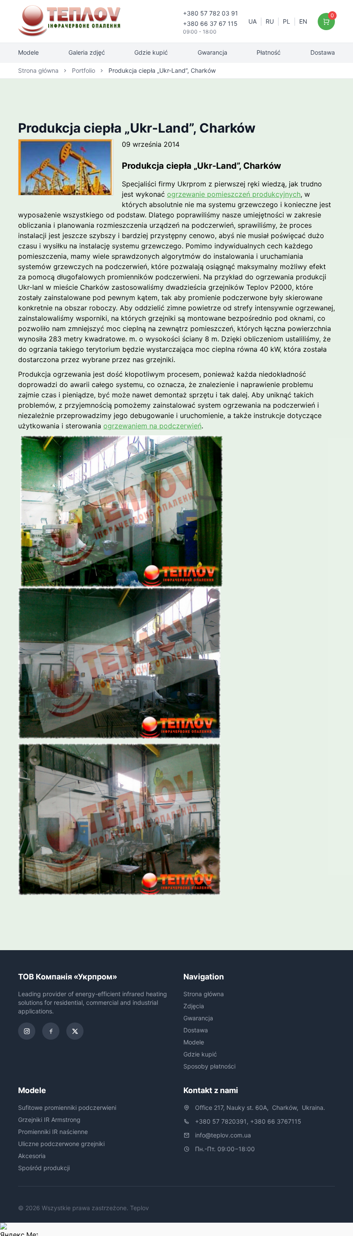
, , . (260, 1107)
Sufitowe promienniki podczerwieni (67, 1107)
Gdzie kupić (151, 52)
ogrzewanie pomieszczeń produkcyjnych (233, 194)
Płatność (269, 52)
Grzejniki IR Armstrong (49, 1119)
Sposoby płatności (209, 1066)
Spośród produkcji (44, 1167)
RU (270, 21)
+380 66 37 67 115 (210, 23)
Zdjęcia (193, 1006)
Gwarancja (212, 52)
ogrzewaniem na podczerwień (152, 425)
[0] (326, 21)
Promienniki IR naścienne (53, 1131)
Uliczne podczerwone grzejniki (61, 1143)
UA (252, 21)
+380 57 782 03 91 (210, 13)
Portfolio (83, 70)
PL (286, 21)
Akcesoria (32, 1155)
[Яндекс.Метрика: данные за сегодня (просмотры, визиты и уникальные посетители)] (19, 1229)
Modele (28, 52)
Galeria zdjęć (86, 52)
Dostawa (322, 52)
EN (303, 21)
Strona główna (38, 70)
